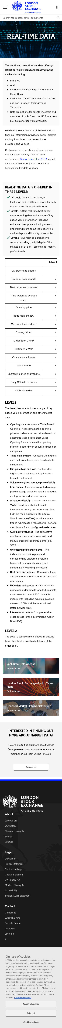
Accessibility (11, 890)
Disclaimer (10, 858)
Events (8, 836)
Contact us (31, 767)
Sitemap (9, 842)
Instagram (10, 928)
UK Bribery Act (12, 880)
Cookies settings (30, 1022)
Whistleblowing (13, 918)
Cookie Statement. (22, 997)
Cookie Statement (14, 874)
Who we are (11, 820)
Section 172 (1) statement (17, 895)
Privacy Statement (14, 864)
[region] (31, 987)
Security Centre (13, 923)
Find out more (13, 668)
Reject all (31, 1013)
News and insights (14, 831)
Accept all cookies (31, 1003)
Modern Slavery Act (15, 885)
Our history (10, 826)
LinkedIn (9, 933)
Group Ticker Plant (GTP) (33, 159)
